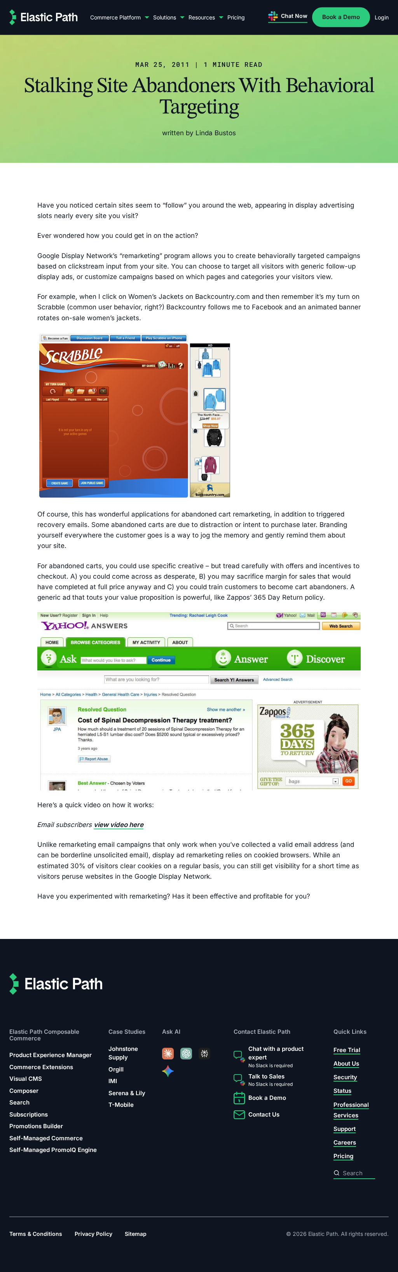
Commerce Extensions (41, 1067)
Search (19, 1102)
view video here (118, 825)
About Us (346, 1063)
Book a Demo (341, 17)
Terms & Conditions (35, 1233)
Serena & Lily (126, 1093)
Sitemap (136, 1233)
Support (344, 1128)
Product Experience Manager (50, 1055)
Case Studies (126, 1031)
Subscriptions (28, 1114)
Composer (23, 1090)
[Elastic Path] (43, 17)
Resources (202, 17)
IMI (112, 1081)
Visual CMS (25, 1078)
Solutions (164, 17)
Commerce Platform (115, 17)
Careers (344, 1142)
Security (345, 1077)
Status (342, 1090)
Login (382, 17)
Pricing (236, 17)
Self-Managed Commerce (46, 1138)
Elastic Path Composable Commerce (44, 1035)
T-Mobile (121, 1104)
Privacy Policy (93, 1233)
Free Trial (346, 1050)
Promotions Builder (36, 1126)
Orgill (116, 1069)
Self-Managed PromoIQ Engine (53, 1149)
